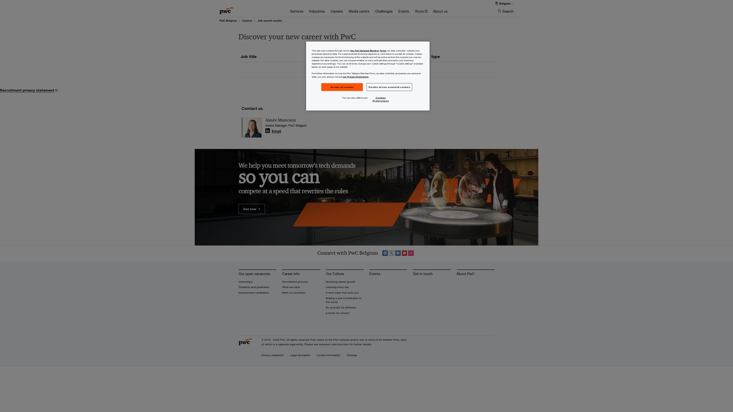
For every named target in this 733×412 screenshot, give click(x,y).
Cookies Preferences (381, 99)
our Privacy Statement (356, 77)
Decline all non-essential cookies (389, 87)
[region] (368, 76)
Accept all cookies (342, 87)
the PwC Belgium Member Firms (368, 50)
